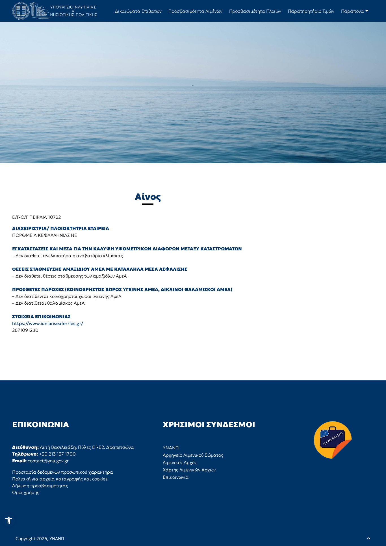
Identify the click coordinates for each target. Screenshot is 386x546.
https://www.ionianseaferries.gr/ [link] (47, 323)
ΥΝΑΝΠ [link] (56, 538)
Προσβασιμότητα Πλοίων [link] (255, 11)
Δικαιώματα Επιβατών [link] (138, 11)
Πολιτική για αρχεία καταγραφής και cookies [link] (60, 479)
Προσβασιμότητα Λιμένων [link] (195, 11)
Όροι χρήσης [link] (25, 492)
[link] (8, 520)
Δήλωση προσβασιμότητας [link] (40, 485)
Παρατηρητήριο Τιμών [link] (311, 11)
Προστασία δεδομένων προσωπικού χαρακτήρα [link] (62, 472)
